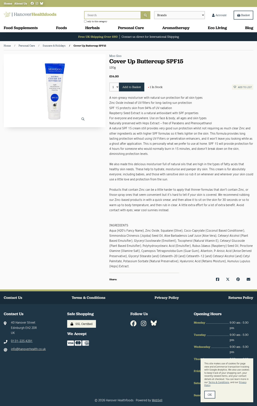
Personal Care (131, 27)
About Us (20, 3)
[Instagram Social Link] (37, 3)
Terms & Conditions (88, 297)
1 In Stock (155, 87)
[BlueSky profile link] (41, 3)
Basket (245, 15)
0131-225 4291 (22, 341)
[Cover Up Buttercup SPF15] (54, 91)
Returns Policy (240, 297)
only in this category (97, 21)
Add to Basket (131, 87)
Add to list (244, 87)
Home (8, 3)
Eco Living (217, 27)
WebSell (157, 400)
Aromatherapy (176, 27)
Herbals (92, 27)
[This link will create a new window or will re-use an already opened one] (217, 279)
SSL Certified (83, 324)
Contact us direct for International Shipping (150, 37)
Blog (249, 27)
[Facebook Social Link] (32, 3)
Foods (61, 27)
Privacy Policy (167, 297)
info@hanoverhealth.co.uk (28, 349)
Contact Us (13, 297)
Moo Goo (115, 56)
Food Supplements (21, 27)
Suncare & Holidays (54, 45)
